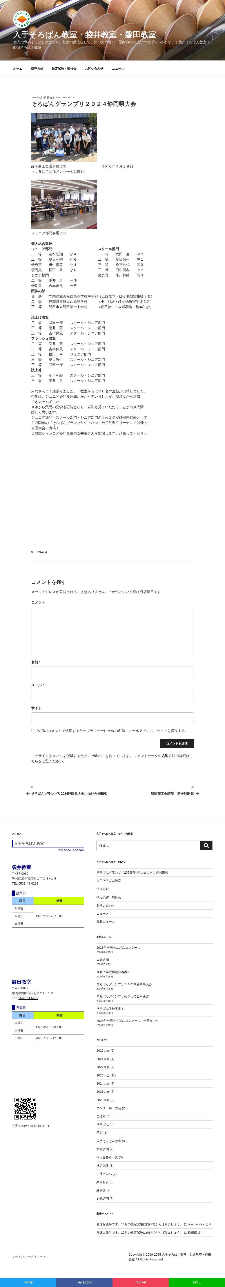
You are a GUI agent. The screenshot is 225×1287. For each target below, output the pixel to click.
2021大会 (103, 1059)
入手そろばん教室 (108, 880)
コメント (38, 602)
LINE (197, 1282)
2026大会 (103, 1100)
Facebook (84, 1282)
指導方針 (37, 68)
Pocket (140, 1282)
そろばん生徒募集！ (110, 1008)
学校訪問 (102, 1149)
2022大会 (103, 1067)
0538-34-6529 (28, 998)
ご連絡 (101, 1116)
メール (37, 685)
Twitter (28, 1282)
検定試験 (102, 1165)
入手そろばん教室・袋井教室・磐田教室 (84, 34)
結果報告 (102, 1182)
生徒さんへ (104, 1173)
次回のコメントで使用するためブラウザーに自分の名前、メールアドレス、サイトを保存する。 (112, 731)
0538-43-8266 (28, 883)
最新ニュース (105, 921)
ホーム (17, 68)
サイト (36, 708)
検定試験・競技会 (64, 68)
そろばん (102, 1124)
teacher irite (65, 97)
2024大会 (42, 552)
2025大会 (103, 1091)
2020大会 (103, 1050)
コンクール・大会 (108, 1108)
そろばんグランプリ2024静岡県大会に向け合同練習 (132, 872)
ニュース (118, 68)
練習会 (101, 1190)
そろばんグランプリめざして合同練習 (122, 996)
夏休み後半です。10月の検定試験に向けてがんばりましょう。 (139, 1224)
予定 (99, 1132)
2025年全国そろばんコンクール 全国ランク (127, 1020)
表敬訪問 (102, 960)
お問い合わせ (94, 68)
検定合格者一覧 (107, 1157)
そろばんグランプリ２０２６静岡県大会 (124, 984)
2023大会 (103, 1075)
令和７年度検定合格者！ (113, 972)
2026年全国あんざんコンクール (118, 947)
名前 (35, 662)
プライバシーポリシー (27, 1256)
